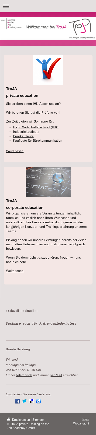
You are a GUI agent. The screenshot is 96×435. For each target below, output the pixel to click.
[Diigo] (38, 401)
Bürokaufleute (23, 136)
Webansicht (81, 423)
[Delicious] (31, 401)
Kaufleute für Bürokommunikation (37, 140)
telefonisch (24, 375)
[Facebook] (17, 401)
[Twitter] (24, 401)
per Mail (56, 375)
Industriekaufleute (26, 131)
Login (85, 419)
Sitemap (38, 419)
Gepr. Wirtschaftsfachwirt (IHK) (35, 127)
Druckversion (21, 419)
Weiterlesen (15, 151)
